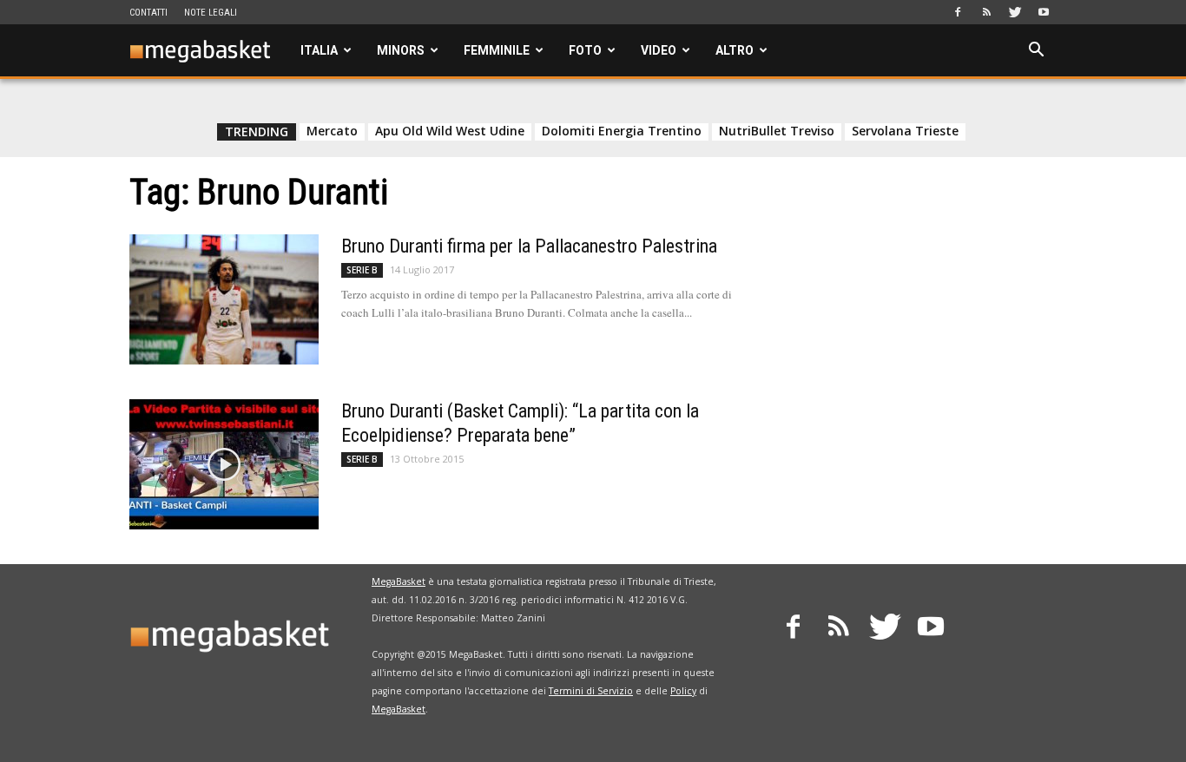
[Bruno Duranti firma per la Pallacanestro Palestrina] (224, 299)
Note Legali (210, 12)
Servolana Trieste (905, 131)
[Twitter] (1015, 12)
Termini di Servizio (591, 691)
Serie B (362, 270)
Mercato (332, 131)
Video (658, 50)
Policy (683, 691)
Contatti (148, 12)
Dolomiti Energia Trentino (622, 131)
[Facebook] (958, 12)
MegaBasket (398, 581)
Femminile (497, 50)
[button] (1036, 51)
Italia (319, 50)
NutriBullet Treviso (776, 131)
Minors (401, 50)
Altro (734, 50)
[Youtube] (1044, 12)
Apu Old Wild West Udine (449, 131)
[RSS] (986, 12)
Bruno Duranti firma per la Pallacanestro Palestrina (529, 246)
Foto (585, 50)
